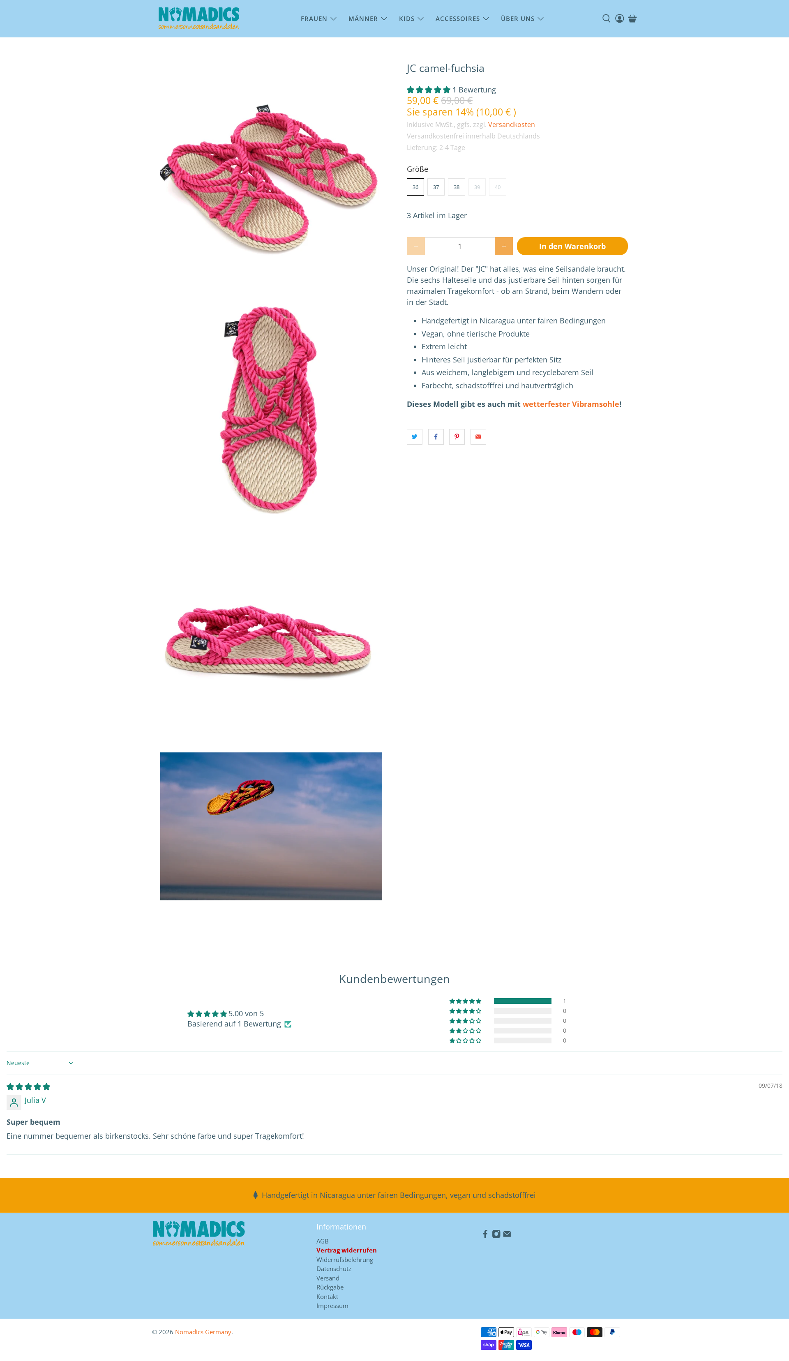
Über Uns (518, 18)
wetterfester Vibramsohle (571, 404)
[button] (428, 90)
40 (498, 187)
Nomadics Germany (203, 1332)
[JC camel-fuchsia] (271, 173)
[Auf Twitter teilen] (414, 437)
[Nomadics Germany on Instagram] (496, 1236)
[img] (28, 1086)
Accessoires (458, 18)
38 (456, 187)
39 (477, 187)
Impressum (332, 1305)
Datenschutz (333, 1268)
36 (415, 187)
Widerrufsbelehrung (344, 1259)
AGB (322, 1241)
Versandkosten (511, 124)
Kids (407, 18)
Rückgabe (330, 1287)
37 (436, 187)
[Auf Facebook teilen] (436, 437)
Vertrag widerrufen (346, 1250)
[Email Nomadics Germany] (507, 1236)
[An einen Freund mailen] (478, 437)
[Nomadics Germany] (199, 18)
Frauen (314, 18)
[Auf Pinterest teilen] (457, 437)
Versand (327, 1278)
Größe (417, 169)
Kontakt (327, 1296)
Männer (363, 18)
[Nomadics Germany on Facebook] (485, 1236)
